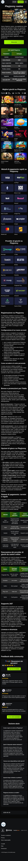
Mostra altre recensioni (14, 716)
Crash (16, 93)
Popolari (3, 93)
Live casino (9, 93)
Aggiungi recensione (14, 668)
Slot (23, 93)
